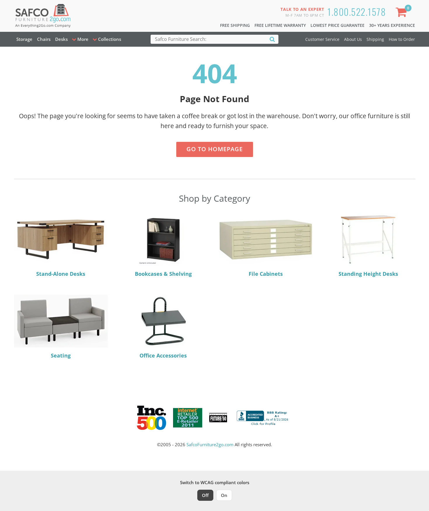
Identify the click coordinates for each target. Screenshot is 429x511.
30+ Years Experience (392, 25)
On (224, 495)
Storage (24, 39)
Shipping (375, 39)
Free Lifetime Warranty (280, 25)
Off (205, 495)
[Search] (272, 39)
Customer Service (322, 39)
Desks (61, 39)
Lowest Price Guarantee (338, 25)
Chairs (43, 39)
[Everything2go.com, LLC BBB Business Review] (263, 417)
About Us (353, 39)
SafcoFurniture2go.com (209, 444)
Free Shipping (235, 25)
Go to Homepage (214, 149)
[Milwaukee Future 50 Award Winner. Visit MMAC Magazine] (218, 417)
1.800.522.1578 (356, 11)
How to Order (402, 39)
